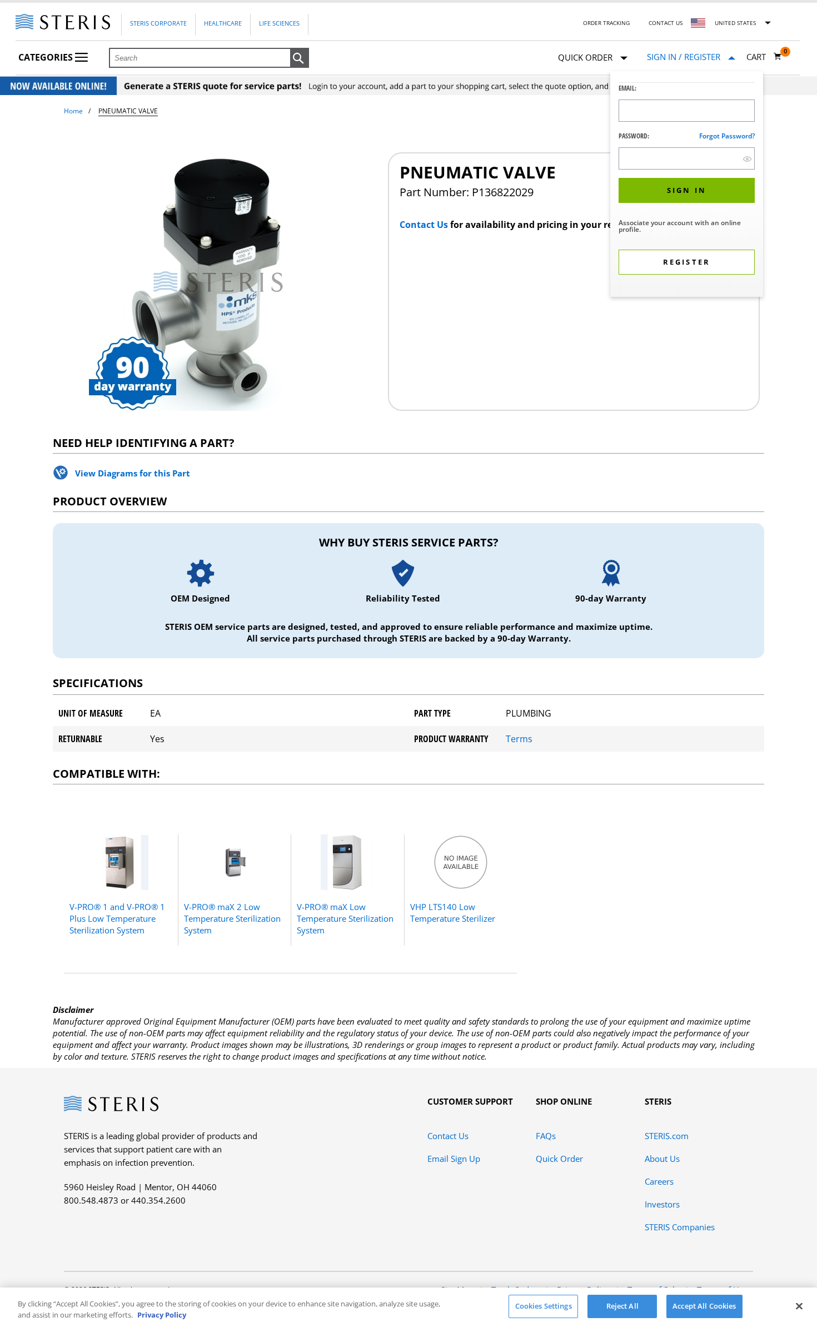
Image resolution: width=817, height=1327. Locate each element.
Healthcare (223, 23)
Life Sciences (279, 23)
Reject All (622, 1306)
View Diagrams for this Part (132, 473)
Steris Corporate (158, 23)
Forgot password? (727, 136)
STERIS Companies (680, 1226)
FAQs (546, 1135)
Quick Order (559, 1158)
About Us (662, 1158)
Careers (659, 1181)
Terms (519, 739)
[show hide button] (747, 159)
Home (73, 111)
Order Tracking (606, 23)
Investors (662, 1204)
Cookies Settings (543, 1306)
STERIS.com (667, 1135)
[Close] (799, 1306)
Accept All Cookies (704, 1306)
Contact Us (666, 23)
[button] (299, 58)
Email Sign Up (453, 1158)
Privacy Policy (161, 1315)
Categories (46, 57)
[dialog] (687, 185)
